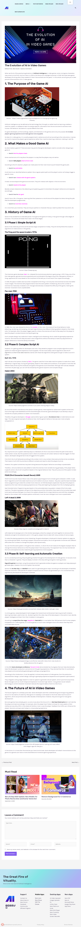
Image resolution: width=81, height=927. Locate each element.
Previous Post (7, 762)
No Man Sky (15, 568)
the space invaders (23, 232)
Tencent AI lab (34, 667)
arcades (35, 327)
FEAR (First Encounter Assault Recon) (20, 475)
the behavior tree (53, 417)
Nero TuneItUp (54, 912)
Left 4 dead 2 (10, 498)
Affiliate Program (25, 908)
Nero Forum (23, 902)
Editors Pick (8, 68)
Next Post (75, 762)
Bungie (28, 417)
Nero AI (27, 4)
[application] (30, 4)
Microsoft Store (69, 902)
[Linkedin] (13, 906)
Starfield (25, 568)
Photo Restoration (38, 4)
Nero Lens (38, 898)
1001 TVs (37, 902)
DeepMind (31, 620)
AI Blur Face (53, 904)
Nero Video (53, 914)
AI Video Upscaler (55, 898)
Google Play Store (70, 904)
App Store (68, 906)
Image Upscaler (49, 4)
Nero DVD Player (55, 910)
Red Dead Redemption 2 (59, 702)
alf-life (8, 358)
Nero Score (16, 68)
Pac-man (8, 291)
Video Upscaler (59, 4)
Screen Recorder (55, 916)
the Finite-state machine (22, 352)
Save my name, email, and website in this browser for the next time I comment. (31, 849)
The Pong (8, 232)
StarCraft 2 (38, 620)
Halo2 (7, 371)
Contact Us (23, 898)
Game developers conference (21, 667)
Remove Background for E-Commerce (56, 797)
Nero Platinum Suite (20, 11)
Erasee (37, 904)
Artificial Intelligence (40, 73)
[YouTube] (6, 908)
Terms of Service (68, 924)
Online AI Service (19, 4)
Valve (30, 361)
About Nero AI (24, 900)
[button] (75, 8)
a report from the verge (20, 620)
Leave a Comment (26, 68)
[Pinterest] (11, 906)
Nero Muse (38, 900)
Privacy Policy (40, 924)
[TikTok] (15, 906)
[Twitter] (9, 906)
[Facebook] (6, 906)
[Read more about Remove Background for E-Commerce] (59, 784)
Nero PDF (67, 898)
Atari (25, 274)
